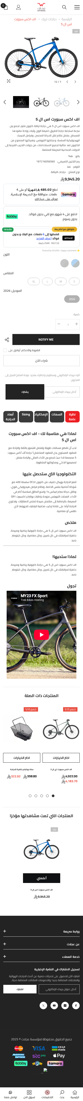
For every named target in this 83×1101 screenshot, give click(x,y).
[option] (41, 57)
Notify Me (46, 339)
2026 (71, 298)
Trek (70, 156)
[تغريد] (43, 1005)
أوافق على (14, 350)
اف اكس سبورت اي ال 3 (61, 769)
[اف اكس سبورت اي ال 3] (61, 729)
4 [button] (36, 796)
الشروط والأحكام (30, 350)
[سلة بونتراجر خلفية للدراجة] (21, 729)
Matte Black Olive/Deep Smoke (64, 263)
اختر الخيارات (61, 758)
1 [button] (53, 796)
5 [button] (30, 796)
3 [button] (41, 796)
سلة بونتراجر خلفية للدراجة (21, 769)
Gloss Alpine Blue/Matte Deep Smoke (75, 263)
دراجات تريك (48, 19)
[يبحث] (64, 7)
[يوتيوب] (54, 1005)
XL (33, 281)
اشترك (20, 989)
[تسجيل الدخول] (18, 7)
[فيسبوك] (76, 1005)
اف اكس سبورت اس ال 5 (42, 890)
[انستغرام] (65, 1005)
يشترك (25, 391)
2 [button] (47, 796)
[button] (67, 82)
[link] (62, 1094)
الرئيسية (67, 19)
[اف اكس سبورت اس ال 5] (41, 849)
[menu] (77, 7)
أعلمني (41, 878)
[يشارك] (7, 339)
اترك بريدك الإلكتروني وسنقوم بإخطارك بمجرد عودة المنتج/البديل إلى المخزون (42, 377)
